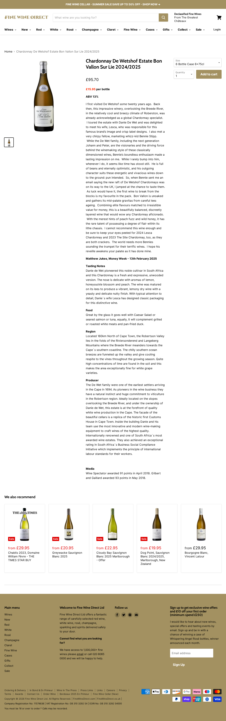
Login (217, 29)
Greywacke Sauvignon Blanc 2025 (67, 554)
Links (100, 690)
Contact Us (33, 694)
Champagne (90, 29)
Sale (199, 29)
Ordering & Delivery (15, 690)
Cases (150, 29)
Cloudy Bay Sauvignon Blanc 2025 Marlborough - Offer (113, 556)
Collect (183, 29)
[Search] (163, 17)
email (80, 654)
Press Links (87, 690)
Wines (9, 29)
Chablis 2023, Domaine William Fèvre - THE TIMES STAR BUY (23, 556)
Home (8, 51)
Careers (110, 690)
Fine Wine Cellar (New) (105, 694)
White (54, 29)
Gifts (166, 29)
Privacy (123, 690)
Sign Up (179, 665)
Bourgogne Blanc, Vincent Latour (196, 554)
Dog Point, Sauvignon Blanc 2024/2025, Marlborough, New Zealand (155, 558)
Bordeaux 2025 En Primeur (74, 694)
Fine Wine (131, 29)
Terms (7, 694)
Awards (19, 694)
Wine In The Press (67, 690)
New (25, 29)
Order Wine (49, 694)
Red (39, 29)
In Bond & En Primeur (41, 690)
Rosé (70, 29)
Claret (111, 29)
